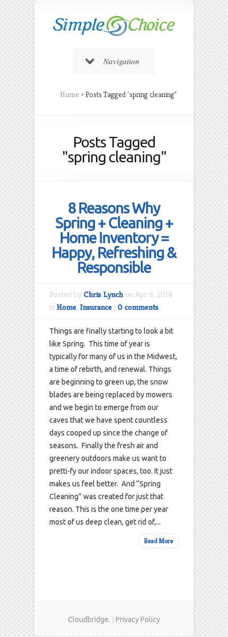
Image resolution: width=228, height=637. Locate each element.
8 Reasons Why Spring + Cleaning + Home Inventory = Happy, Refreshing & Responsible (114, 237)
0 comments (138, 307)
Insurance (96, 307)
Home (69, 94)
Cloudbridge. (89, 619)
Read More (158, 541)
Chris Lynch (103, 294)
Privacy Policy (138, 619)
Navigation (121, 61)
